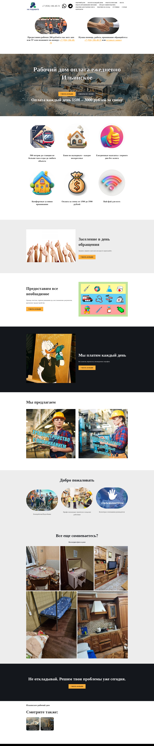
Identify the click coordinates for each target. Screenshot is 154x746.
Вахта (122, 3)
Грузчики (116, 7)
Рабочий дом (80, 3)
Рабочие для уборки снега (85, 7)
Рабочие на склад (103, 7)
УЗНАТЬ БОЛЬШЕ (67, 94)
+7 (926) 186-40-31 (51, 5)
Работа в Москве (111, 3)
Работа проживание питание (86, 5)
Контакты (79, 9)
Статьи (124, 7)
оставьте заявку (114, 39)
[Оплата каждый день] (33, 6)
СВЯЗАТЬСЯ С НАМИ (85, 94)
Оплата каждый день (95, 3)
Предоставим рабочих (107, 5)
